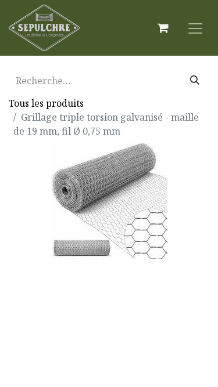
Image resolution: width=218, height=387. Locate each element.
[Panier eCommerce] (163, 28)
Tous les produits (46, 103)
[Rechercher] (194, 81)
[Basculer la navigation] (195, 27)
